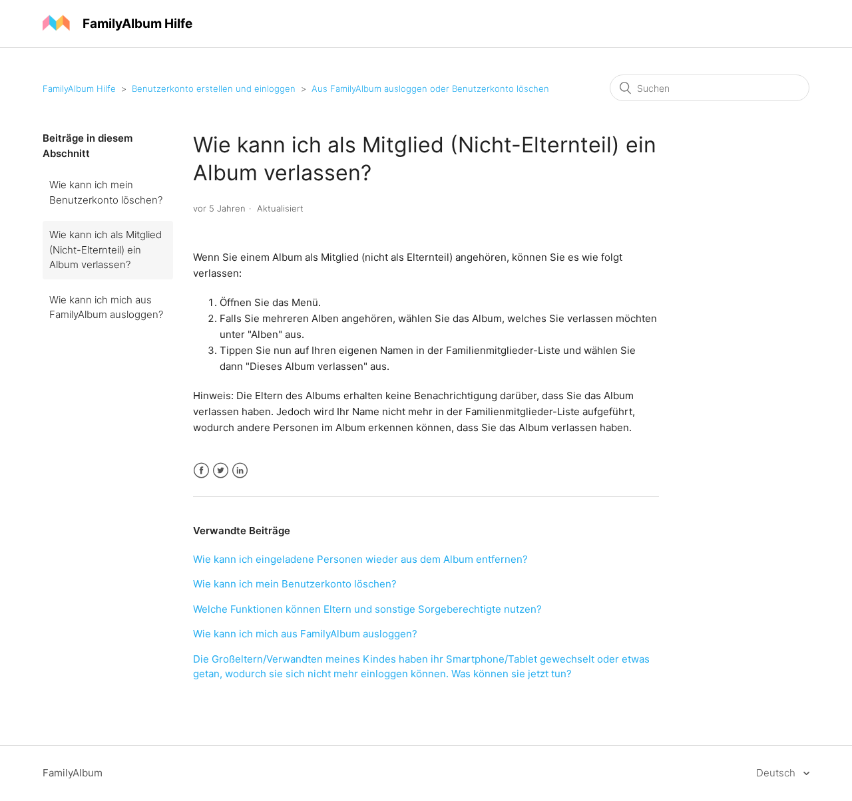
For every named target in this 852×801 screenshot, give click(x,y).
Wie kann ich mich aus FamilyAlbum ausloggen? (106, 307)
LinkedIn (240, 470)
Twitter (220, 470)
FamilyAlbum (73, 772)
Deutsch (777, 772)
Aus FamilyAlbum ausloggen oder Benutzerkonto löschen (430, 88)
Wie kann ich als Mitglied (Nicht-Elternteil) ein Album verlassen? (105, 249)
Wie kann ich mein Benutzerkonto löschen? (105, 192)
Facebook (201, 470)
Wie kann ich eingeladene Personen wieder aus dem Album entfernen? (360, 559)
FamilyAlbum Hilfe (79, 88)
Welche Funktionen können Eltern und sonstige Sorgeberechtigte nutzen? (367, 609)
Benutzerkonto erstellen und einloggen (214, 88)
